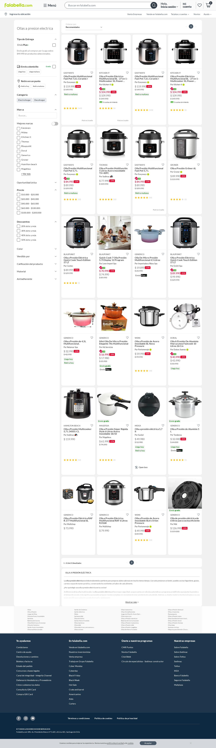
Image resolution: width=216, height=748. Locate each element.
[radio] (65, 108)
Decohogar (39, 100)
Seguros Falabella (182, 680)
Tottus (177, 666)
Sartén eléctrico (79, 612)
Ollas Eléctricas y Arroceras (36, 623)
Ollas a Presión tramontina (130, 623)
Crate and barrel (76, 689)
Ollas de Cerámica (33, 625)
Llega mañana (34, 72)
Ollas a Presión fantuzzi (175, 610)
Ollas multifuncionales (34, 629)
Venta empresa (75, 656)
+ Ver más (26, 174)
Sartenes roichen (173, 627)
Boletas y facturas (24, 661)
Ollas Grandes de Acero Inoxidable (178, 618)
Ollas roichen (78, 629)
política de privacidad (115, 743)
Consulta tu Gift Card (26, 689)
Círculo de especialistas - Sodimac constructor (143, 661)
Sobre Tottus (180, 656)
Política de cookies (103, 718)
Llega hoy (21, 72)
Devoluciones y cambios (27, 656)
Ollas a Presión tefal (127, 625)
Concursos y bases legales (28, 671)
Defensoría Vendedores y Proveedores (33, 680)
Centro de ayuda (23, 652)
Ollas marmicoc (79, 623)
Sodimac (178, 661)
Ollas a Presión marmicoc (129, 618)
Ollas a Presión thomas (175, 623)
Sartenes (30, 618)
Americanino (75, 694)
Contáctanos (22, 647)
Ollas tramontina (126, 610)
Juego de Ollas (32, 614)
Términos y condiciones (79, 718)
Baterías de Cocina (33, 621)
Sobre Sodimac (181, 652)
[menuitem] (178, 14)
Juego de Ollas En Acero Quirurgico (131, 614)
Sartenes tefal (78, 616)
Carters (72, 703)
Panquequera (172, 614)
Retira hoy (25, 86)
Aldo (71, 699)
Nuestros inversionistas (79, 652)
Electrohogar (24, 100)
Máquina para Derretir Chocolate (178, 629)
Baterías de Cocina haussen (130, 621)
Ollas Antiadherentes (128, 612)
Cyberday (73, 671)
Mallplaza (178, 685)
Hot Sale (73, 685)
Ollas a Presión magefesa (129, 627)
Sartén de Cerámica (80, 610)
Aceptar (148, 743)
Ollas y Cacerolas (173, 612)
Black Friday (74, 675)
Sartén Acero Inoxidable (35, 627)
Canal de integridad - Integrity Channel (34, 675)
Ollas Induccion (126, 616)
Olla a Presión (32, 612)
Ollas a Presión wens (174, 616)
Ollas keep (171, 625)
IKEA (176, 671)
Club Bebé (126, 656)
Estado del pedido (24, 666)
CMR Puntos (127, 647)
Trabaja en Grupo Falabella (81, 661)
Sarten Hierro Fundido (81, 621)
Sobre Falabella (181, 647)
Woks (76, 614)
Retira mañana (38, 86)
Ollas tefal (77, 625)
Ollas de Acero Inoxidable (35, 616)
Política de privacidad (127, 718)
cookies (131, 743)
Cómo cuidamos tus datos (28, 685)
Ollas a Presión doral (174, 621)
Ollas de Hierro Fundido (129, 629)
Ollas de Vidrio (79, 618)
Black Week (74, 680)
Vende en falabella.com (79, 647)
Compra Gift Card (24, 694)
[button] (111, 5)
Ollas (29, 610)
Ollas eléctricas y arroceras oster (84, 627)
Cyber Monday (75, 666)
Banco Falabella (181, 675)
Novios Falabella (129, 652)
